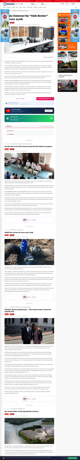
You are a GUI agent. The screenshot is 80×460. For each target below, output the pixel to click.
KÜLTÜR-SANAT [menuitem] (30, 7)
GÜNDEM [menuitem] (13, 7)
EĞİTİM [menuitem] (24, 7)
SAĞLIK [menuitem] (45, 7)
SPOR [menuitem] (17, 7)
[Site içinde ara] (76, 7)
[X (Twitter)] (18, 4)
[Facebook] (16, 4)
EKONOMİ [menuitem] (9, 7)
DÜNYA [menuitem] (20, 7)
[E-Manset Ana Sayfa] (9, 4)
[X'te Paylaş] (44, 57)
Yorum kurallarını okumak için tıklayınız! (46, 126)
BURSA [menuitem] (4, 7)
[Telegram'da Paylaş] (51, 57)
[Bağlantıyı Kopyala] (53, 57)
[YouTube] (22, 4)
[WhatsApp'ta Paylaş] (49, 57)
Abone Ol (49, 110)
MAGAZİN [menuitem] (40, 7)
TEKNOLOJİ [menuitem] (36, 7)
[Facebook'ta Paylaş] (46, 57)
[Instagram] (20, 4)
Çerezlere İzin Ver (73, 458)
